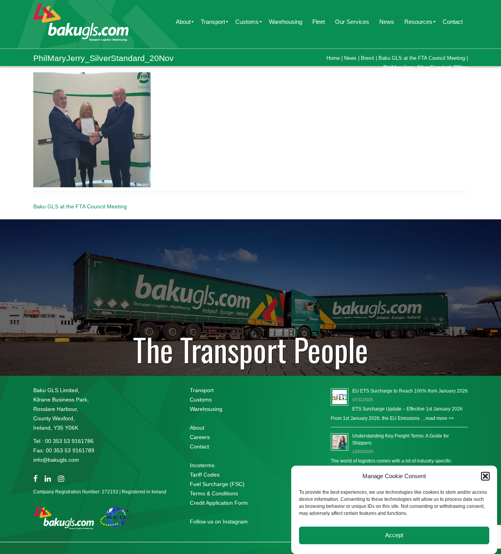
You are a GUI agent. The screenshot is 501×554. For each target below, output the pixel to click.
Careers (200, 437)
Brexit (367, 58)
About (197, 428)
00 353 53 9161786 (69, 441)
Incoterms (202, 465)
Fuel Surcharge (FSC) (217, 484)
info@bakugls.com (56, 460)
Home (333, 58)
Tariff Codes (205, 475)
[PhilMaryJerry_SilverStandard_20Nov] (92, 129)
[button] (485, 476)
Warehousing (206, 409)
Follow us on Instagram (219, 521)
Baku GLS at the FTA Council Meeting (421, 58)
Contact (199, 446)
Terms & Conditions (214, 493)
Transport (202, 390)
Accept (394, 535)
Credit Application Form (219, 503)
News (350, 58)
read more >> (439, 418)
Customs (201, 399)
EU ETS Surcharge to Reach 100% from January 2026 (410, 391)
